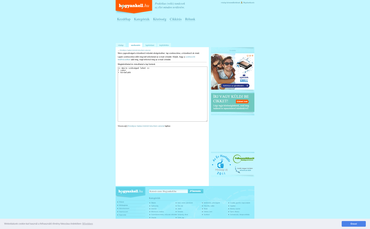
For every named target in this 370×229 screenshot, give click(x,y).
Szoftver (207, 214)
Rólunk (190, 19)
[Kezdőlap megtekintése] (134, 7)
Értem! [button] (354, 224)
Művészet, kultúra (157, 211)
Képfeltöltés (164, 45)
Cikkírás (176, 19)
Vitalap (223, 2)
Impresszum (123, 211)
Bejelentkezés (248, 2)
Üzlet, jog (180, 217)
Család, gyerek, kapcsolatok (240, 203)
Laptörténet (150, 45)
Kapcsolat (122, 215)
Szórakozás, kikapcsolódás (240, 214)
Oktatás (180, 211)
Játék (179, 209)
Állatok (153, 203)
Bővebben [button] (87, 223)
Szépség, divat (182, 214)
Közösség (159, 19)
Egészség (154, 206)
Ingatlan (233, 206)
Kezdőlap (124, 19)
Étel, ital (180, 206)
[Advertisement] (186, 33)
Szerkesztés (135, 45)
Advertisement (124, 208)
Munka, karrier (235, 209)
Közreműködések (233, 2)
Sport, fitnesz (234, 211)
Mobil (205, 209)
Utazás (153, 217)
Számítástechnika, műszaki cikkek (163, 214)
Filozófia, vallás (209, 206)
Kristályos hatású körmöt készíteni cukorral (135, 50)
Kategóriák (142, 19)
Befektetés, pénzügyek (212, 203)
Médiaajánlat (123, 205)
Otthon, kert (208, 211)
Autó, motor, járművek (185, 203)
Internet (154, 209)
